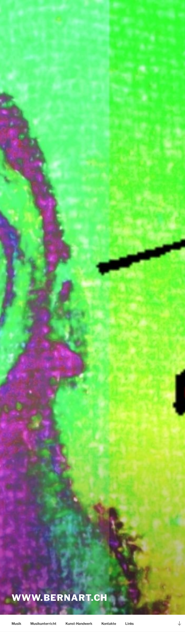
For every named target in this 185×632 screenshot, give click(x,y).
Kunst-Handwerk (79, 623)
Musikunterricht (43, 623)
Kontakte (108, 623)
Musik (16, 623)
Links (129, 623)
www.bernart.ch (60, 597)
